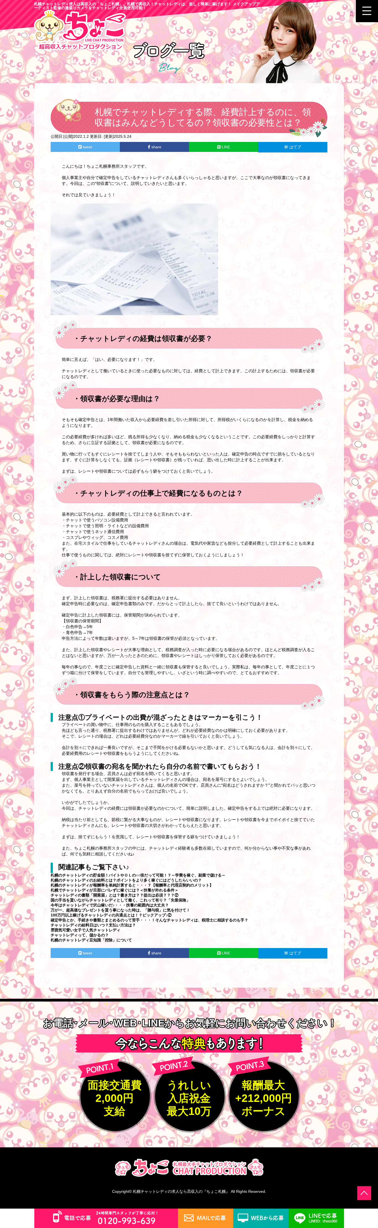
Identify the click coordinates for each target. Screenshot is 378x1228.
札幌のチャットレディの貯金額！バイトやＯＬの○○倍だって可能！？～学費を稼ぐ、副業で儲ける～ (138, 875)
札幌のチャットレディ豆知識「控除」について (91, 940)
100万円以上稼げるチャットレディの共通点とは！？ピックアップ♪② (111, 915)
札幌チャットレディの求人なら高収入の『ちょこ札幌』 (181, 1191)
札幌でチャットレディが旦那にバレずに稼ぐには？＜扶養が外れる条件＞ (114, 890)
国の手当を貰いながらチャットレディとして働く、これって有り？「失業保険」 (120, 900)
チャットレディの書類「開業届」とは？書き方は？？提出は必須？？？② (114, 895)
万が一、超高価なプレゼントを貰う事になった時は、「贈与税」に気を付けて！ (120, 910)
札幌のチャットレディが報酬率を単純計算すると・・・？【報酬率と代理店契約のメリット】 (132, 885)
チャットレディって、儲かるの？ (80, 935)
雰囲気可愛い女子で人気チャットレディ (85, 930)
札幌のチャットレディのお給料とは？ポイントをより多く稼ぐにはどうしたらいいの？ (126, 880)
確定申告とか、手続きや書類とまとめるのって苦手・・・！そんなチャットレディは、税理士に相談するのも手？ (149, 920)
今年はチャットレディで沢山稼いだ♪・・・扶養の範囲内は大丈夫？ (110, 905)
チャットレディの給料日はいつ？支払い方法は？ (93, 925)
